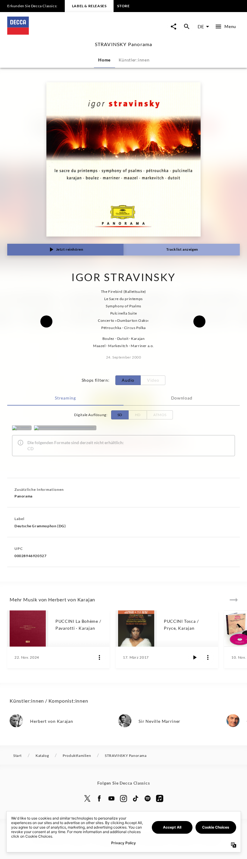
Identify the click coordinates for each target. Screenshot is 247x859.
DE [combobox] (201, 26)
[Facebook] (99, 798)
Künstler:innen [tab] (134, 59)
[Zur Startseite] (65, 33)
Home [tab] (104, 59)
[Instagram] (123, 798)
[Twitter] (87, 798)
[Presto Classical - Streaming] (65, 427)
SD (119, 414)
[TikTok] (136, 798)
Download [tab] (181, 397)
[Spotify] (22, 427)
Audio (128, 380)
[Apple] (160, 798)
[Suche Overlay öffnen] (187, 26)
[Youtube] (111, 798)
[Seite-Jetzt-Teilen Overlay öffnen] (173, 26)
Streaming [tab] (65, 397)
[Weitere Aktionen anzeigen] (99, 657)
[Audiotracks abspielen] (195, 657)
